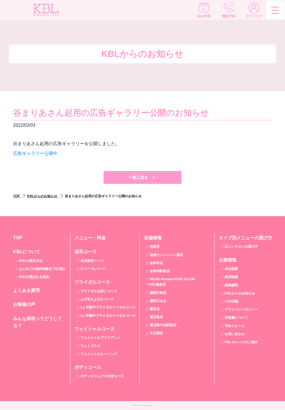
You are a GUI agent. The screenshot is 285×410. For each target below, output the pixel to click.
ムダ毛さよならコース (97, 299)
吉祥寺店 (156, 263)
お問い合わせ (235, 334)
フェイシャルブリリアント (100, 338)
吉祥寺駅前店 (160, 271)
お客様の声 (24, 304)
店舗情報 (153, 237)
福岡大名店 (158, 301)
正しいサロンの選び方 (241, 246)
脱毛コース (86, 251)
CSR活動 (232, 301)
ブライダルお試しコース (98, 291)
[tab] (39, 264)
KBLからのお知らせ (240, 293)
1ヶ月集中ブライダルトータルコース (108, 307)
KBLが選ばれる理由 (34, 277)
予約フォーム (235, 326)
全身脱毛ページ (92, 261)
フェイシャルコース (95, 328)
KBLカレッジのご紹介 (241, 342)
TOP (17, 237)
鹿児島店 (156, 317)
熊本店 (155, 309)
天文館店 (156, 333)
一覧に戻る (138, 177)
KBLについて (26, 251)
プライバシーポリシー (241, 309)
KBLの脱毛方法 (31, 261)
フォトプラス (90, 346)
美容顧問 (231, 285)
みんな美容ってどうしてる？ (37, 322)
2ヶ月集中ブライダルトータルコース (108, 316)
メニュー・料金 (90, 237)
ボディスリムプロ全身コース (102, 376)
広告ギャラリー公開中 (35, 153)
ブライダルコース (92, 282)
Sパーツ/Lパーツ (92, 269)
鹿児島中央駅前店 (163, 325)
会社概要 (231, 269)
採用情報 (231, 277)
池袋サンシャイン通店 (166, 255)
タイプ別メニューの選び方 (245, 237)
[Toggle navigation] (275, 10)
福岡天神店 (158, 293)
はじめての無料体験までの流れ (42, 269)
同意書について (236, 317)
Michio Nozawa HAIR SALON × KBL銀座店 (170, 281)
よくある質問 (26, 290)
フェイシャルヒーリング (98, 354)
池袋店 (155, 246)
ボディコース (88, 367)
